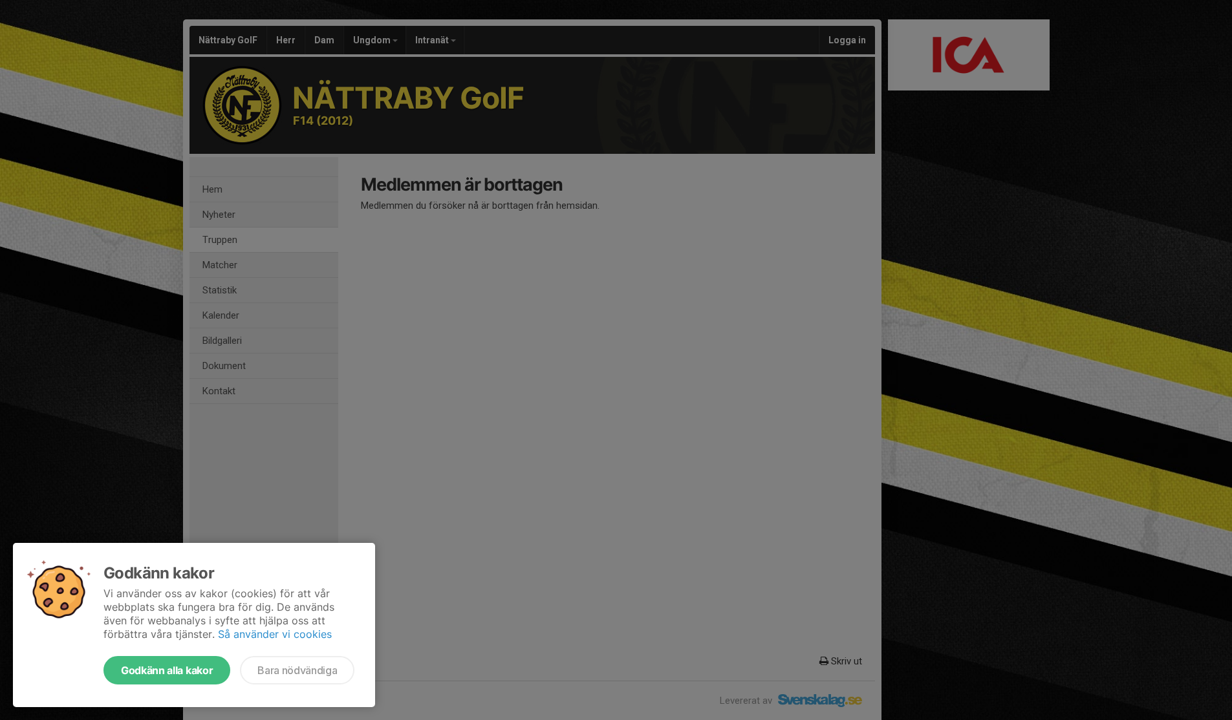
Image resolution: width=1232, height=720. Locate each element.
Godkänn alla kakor (167, 670)
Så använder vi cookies (275, 634)
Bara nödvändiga (297, 670)
